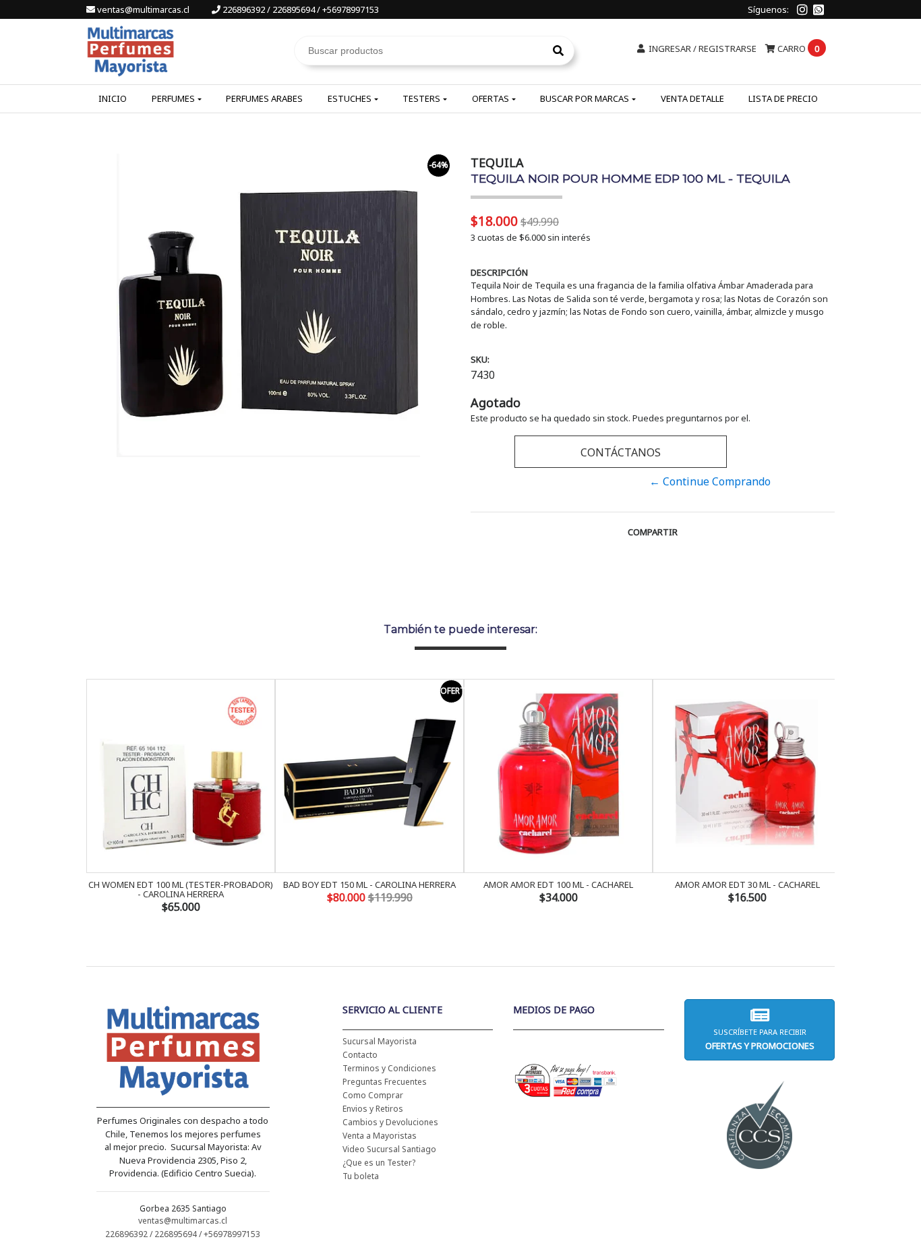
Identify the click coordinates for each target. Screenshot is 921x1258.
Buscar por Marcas (584, 98)
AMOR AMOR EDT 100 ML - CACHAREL (558, 884)
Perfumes (173, 98)
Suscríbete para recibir (759, 1039)
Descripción (499, 272)
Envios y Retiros (373, 1108)
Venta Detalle (692, 98)
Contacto (360, 1054)
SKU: (480, 359)
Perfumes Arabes (264, 98)
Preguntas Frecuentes (385, 1081)
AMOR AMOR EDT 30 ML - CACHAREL (747, 884)
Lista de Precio (783, 98)
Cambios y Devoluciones (390, 1122)
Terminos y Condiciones (389, 1068)
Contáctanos (621, 452)
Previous (99, 797)
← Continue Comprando (710, 481)
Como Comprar (373, 1095)
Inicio (112, 98)
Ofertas (490, 98)
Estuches (350, 98)
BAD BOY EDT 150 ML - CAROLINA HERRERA (369, 884)
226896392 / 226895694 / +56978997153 (299, 9)
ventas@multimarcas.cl (143, 9)
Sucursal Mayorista (380, 1041)
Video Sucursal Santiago (389, 1149)
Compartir (653, 532)
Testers (421, 98)
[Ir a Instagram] (802, 9)
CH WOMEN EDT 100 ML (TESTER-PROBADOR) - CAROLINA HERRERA (180, 889)
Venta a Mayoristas (380, 1135)
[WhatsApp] (818, 9)
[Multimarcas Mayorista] (130, 49)
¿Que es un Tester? (379, 1162)
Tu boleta (361, 1176)
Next (821, 797)
